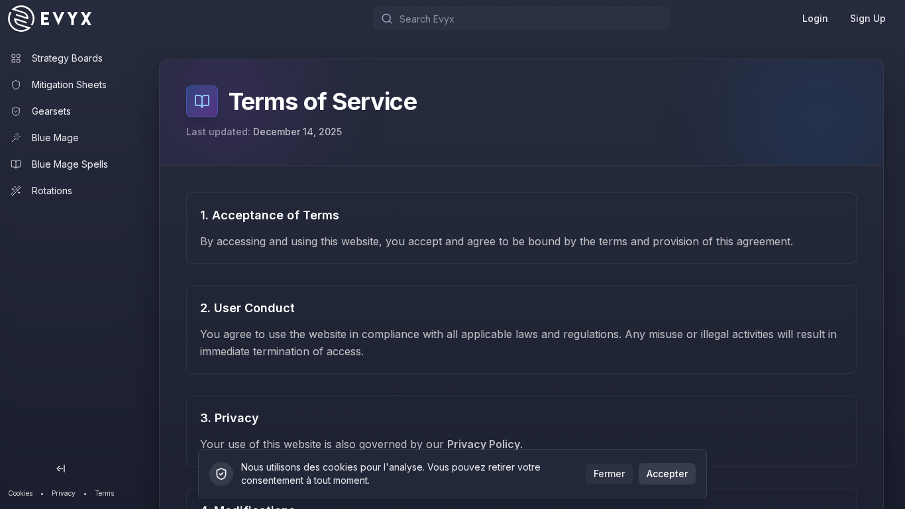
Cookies (20, 493)
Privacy (64, 493)
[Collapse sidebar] (61, 469)
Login (815, 18)
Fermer (609, 473)
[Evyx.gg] (62, 18)
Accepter (667, 473)
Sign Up (868, 18)
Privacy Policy (483, 444)
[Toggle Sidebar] (124, 254)
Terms (104, 493)
